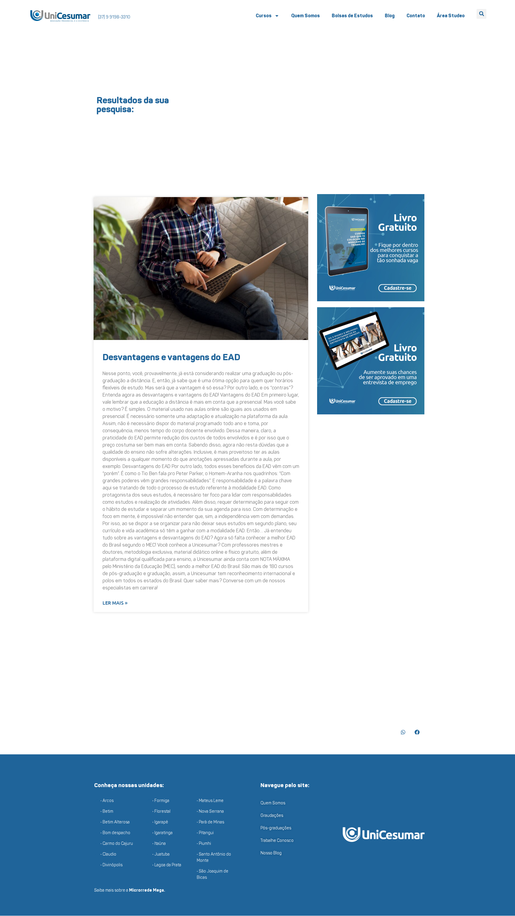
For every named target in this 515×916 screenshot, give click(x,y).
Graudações (271, 815)
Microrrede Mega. (147, 890)
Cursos (264, 15)
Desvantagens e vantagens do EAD (171, 357)
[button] (481, 14)
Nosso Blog (271, 853)
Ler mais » (115, 602)
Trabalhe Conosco (277, 840)
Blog (390, 15)
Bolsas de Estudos (352, 15)
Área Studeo (451, 15)
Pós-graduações (275, 828)
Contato (416, 15)
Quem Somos (305, 15)
